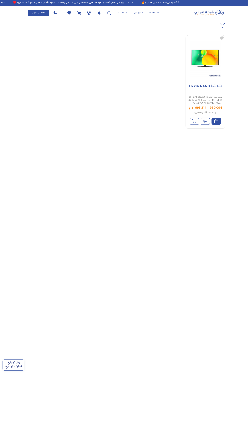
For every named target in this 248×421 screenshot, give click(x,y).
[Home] (209, 13)
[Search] (106, 13)
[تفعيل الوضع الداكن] (55, 13)
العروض (138, 13)
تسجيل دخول (39, 13)
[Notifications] (96, 13)
